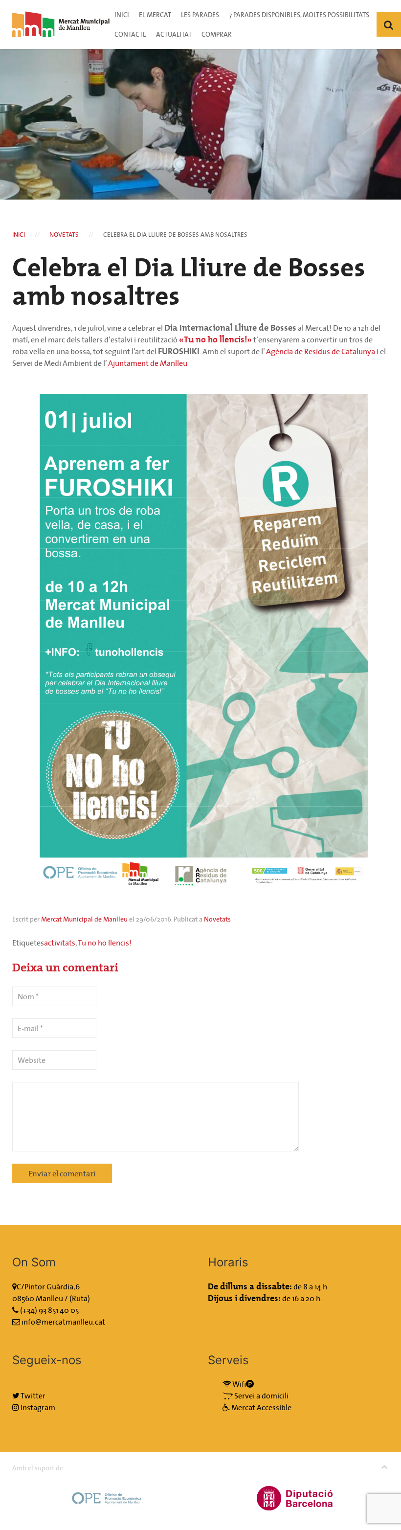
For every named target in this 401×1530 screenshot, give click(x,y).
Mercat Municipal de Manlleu (84, 919)
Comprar (216, 34)
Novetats (64, 234)
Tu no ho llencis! (105, 942)
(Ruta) (79, 1298)
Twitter (32, 1395)
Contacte (130, 34)
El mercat (155, 14)
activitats (59, 942)
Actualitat (174, 34)
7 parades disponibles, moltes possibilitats (299, 14)
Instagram (37, 1407)
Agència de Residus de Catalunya (320, 351)
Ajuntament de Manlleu (147, 363)
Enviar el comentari (62, 1173)
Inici (121, 14)
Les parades (200, 14)
